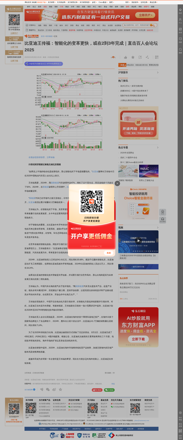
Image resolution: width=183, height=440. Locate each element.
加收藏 (34, 2)
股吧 (111, 2)
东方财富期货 (84, 2)
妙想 (93, 2)
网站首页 (28, 2)
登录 (127, 2)
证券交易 (144, 2)
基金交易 (153, 2)
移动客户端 (41, 2)
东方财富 (51, 2)
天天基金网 (61, 2)
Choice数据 (102, 2)
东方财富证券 (72, 2)
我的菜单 (135, 2)
